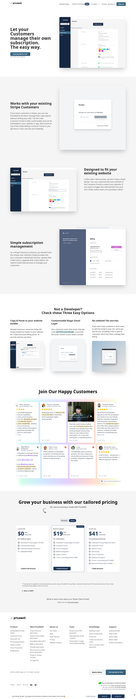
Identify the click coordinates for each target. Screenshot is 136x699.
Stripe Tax (92, 637)
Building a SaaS (94, 631)
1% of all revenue (120, 687)
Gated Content (15, 645)
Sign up (121, 4)
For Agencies (34, 660)
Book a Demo (97, 672)
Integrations (14, 651)
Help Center (113, 634)
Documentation (73, 602)
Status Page (113, 637)
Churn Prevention (16, 648)
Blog (51, 634)
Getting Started (114, 631)
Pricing (104, 4)
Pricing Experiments (17, 642)
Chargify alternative (37, 647)
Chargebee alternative (38, 641)
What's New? (113, 640)
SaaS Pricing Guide (95, 634)
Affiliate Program (56, 643)
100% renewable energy (118, 685)
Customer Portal (16, 636)
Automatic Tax (15, 639)
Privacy (12, 685)
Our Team (53, 631)
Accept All (118, 696)
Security (25, 685)
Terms (19, 685)
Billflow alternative (36, 644)
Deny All (104, 696)
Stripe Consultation (115, 643)
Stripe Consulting (80, 4)
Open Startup (54, 637)
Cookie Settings (90, 696)
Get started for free (20, 54)
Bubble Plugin (64, 4)
